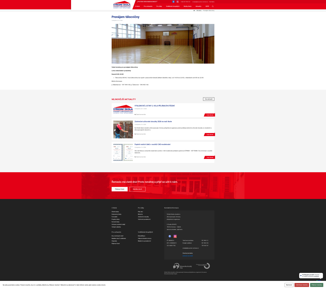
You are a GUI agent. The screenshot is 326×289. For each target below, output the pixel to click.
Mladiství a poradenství (144, 241)
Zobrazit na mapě (188, 255)
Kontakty (211, 1)
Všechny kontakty (188, 253)
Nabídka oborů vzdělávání (119, 238)
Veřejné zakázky (116, 227)
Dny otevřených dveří (117, 236)
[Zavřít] (321, 275)
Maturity (140, 214)
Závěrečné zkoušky (143, 217)
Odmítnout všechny (302, 285)
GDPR (207, 6)
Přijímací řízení (119, 189)
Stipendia (114, 241)
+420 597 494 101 (185, 1)
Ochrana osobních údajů (118, 224)
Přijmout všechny (317, 285)
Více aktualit (208, 99)
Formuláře (114, 217)
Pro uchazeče (148, 6)
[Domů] (194, 10)
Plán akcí (140, 211)
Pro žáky (159, 6)
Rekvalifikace (141, 236)
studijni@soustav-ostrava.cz (200, 1)
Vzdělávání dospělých (172, 6)
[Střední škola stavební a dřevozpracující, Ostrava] (122, 4)
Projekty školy (115, 219)
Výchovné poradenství (144, 219)
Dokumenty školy (116, 214)
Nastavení (289, 285)
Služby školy (187, 6)
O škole (137, 6)
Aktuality (198, 6)
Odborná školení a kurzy (144, 238)
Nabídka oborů (137, 189)
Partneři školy (115, 222)
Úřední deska (115, 211)
